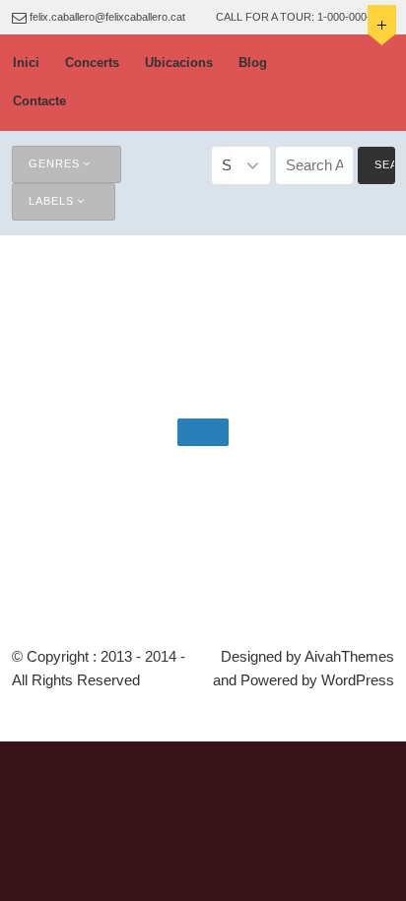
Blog (252, 62)
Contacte (39, 101)
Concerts (92, 62)
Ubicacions (179, 62)
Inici (26, 62)
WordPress (357, 680)
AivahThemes (349, 656)
